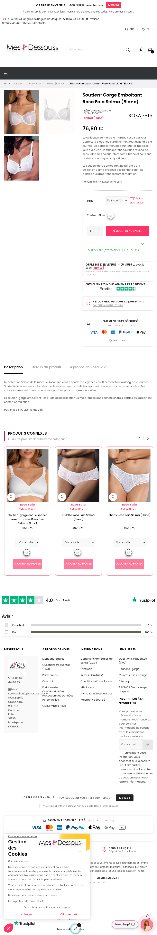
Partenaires (50, 675)
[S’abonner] (147, 745)
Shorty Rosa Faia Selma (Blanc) (129, 515)
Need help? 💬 (125, 924)
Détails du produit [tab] (46, 367)
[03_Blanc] (111, 215)
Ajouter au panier (129, 231)
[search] (128, 49)
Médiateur (87, 687)
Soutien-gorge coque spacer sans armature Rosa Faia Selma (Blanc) (27, 519)
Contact (47, 681)
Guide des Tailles (137, 200)
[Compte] (141, 50)
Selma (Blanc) (94, 118)
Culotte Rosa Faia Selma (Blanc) (78, 517)
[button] (8, 928)
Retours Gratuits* (92, 675)
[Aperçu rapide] (11, 497)
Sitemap (124, 681)
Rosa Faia (27, 504)
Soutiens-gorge (129, 669)
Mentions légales (53, 659)
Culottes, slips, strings (133, 675)
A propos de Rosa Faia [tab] (88, 367)
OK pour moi (68, 914)
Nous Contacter (36, 23)
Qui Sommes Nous (54, 706)
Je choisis (25, 914)
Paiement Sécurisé (93, 700)
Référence (91, 110)
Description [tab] (13, 367)
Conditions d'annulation (96, 681)
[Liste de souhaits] (142, 243)
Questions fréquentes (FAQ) (56, 667)
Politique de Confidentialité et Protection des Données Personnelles (57, 693)
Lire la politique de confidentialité (26, 901)
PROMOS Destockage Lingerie (133, 689)
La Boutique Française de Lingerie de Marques (33, 19)
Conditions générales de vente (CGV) (97, 661)
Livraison (86, 669)
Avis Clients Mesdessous (96, 693)
